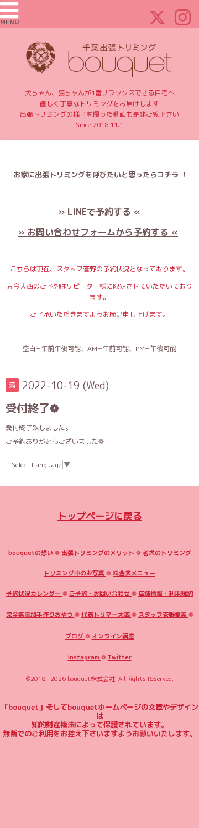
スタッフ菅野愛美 (163, 614)
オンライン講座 (113, 636)
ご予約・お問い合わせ (100, 593)
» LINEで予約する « (99, 212)
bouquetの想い (31, 552)
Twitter (120, 657)
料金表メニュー (134, 573)
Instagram (84, 657)
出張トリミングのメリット (98, 552)
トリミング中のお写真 (75, 573)
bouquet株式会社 (91, 678)
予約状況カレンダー (34, 593)
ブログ (75, 636)
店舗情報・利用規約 (165, 593)
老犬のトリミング (167, 552)
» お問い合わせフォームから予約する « (98, 232)
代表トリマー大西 (106, 614)
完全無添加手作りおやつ (40, 614)
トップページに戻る (99, 516)
